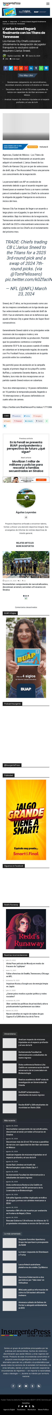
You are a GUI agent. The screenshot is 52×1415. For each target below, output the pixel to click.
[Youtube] (26, 1386)
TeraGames (21, 1410)
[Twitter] (19, 1386)
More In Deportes (25, 546)
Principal (35, 577)
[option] (26, 571)
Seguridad (44, 577)
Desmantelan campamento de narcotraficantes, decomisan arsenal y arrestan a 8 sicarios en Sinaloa (27, 83)
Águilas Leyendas (14, 56)
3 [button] (28, 595)
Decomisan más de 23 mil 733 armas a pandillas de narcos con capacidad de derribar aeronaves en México (27, 92)
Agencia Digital (9, 1410)
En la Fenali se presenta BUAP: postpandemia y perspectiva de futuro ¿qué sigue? (26, 445)
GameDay (26, 1403)
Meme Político (43, 1410)
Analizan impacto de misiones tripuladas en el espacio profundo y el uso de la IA (27, 100)
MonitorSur (32, 1410)
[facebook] (5, 69)
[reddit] (21, 69)
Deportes (13, 21)
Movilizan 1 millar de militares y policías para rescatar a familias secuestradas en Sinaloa (26, 465)
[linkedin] (31, 69)
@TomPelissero (25, 274)
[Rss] (38, 1386)
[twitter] (11, 69)
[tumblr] (36, 69)
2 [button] (26, 595)
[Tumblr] (32, 1386)
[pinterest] (26, 69)
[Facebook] (13, 1386)
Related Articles (25, 543)
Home (5, 21)
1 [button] (24, 596)
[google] (16, 69)
